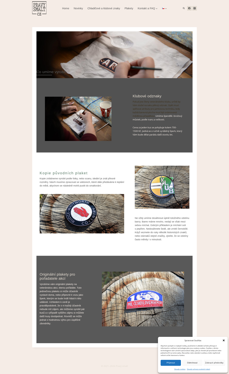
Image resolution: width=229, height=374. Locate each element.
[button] (223, 340)
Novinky (78, 8)
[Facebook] (189, 8)
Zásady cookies (180, 369)
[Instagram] (194, 8)
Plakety (129, 8)
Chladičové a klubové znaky (103, 8)
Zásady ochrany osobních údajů (198, 369)
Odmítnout (192, 363)
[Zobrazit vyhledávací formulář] (184, 8)
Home (65, 8)
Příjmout (171, 363)
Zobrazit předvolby (214, 363)
